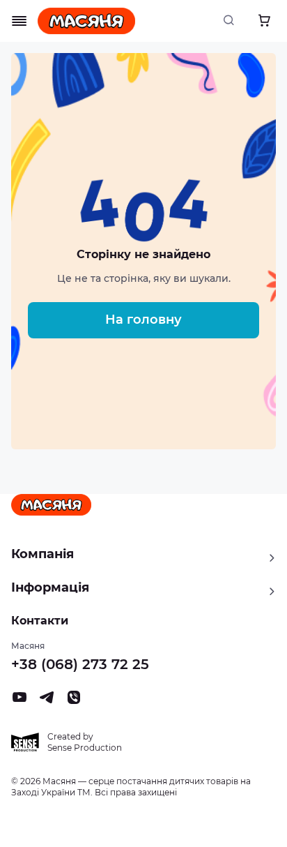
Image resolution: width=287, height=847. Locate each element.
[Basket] (264, 20)
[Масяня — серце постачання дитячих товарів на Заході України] (86, 21)
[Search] (233, 21)
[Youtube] (19, 701)
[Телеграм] (46, 701)
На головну (143, 319)
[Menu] (19, 21)
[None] (73, 701)
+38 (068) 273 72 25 (80, 664)
